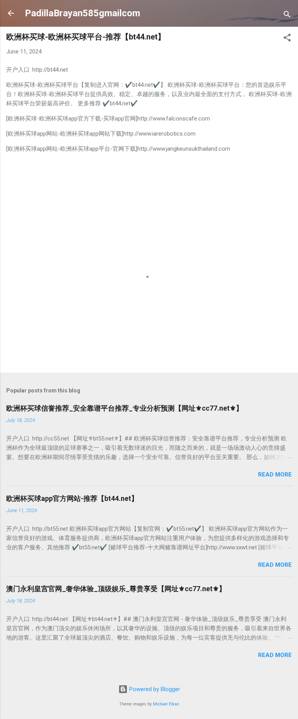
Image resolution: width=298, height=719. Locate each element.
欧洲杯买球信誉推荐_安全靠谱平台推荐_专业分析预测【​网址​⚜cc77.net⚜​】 (124, 408)
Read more (275, 474)
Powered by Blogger (154, 689)
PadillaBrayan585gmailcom (82, 13)
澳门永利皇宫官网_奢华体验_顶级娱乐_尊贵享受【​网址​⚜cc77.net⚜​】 (116, 589)
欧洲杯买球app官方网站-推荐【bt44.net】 (72, 498)
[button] (287, 39)
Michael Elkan (166, 704)
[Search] (287, 16)
